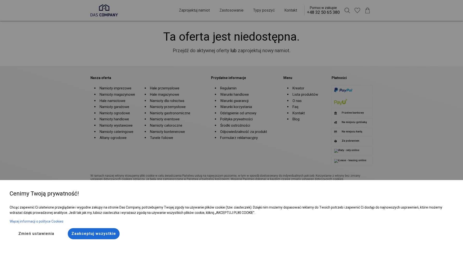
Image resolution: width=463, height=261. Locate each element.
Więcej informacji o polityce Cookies (36, 221)
